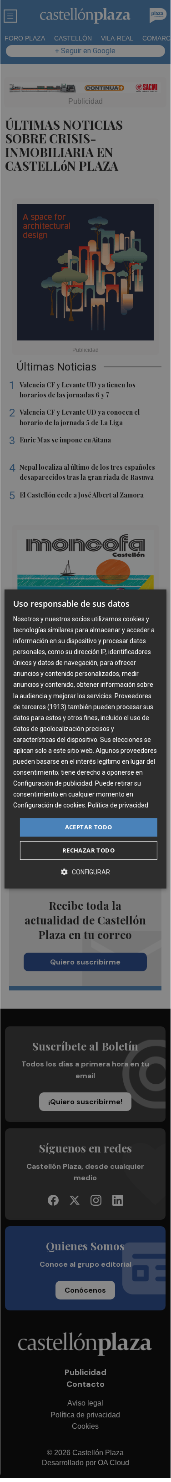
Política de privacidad (118, 805)
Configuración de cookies (49, 805)
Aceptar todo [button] (88, 827)
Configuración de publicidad (52, 783)
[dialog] (85, 739)
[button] (85, 872)
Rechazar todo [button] (88, 850)
